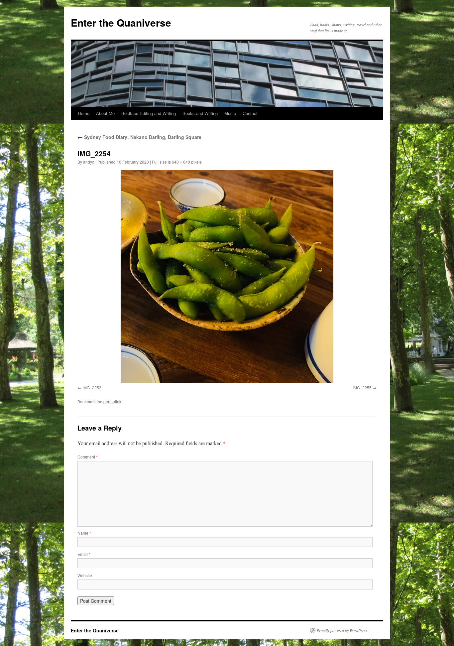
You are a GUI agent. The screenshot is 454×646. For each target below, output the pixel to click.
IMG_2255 (362, 387)
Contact (250, 113)
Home (83, 113)
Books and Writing (200, 113)
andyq (88, 162)
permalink (112, 401)
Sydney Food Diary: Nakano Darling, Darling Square (139, 137)
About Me (105, 113)
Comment (87, 456)
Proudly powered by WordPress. (342, 630)
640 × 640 (181, 162)
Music (230, 113)
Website (84, 575)
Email (83, 554)
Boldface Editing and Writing (148, 113)
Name (84, 533)
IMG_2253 (91, 387)
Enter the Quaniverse (121, 22)
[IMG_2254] (227, 276)
